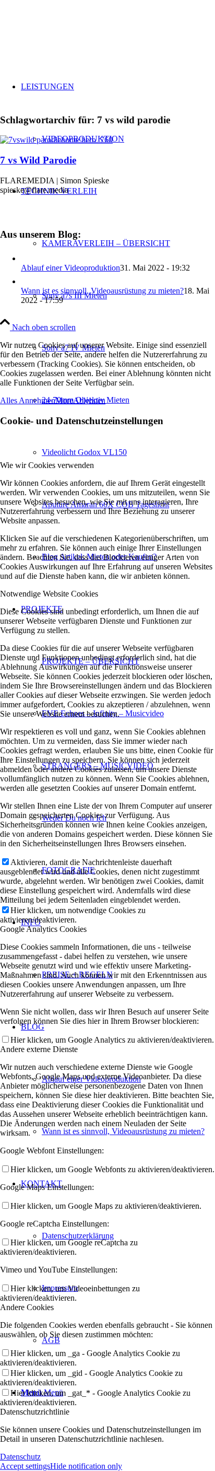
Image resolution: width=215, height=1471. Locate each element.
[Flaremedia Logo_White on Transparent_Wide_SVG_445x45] (107, 25)
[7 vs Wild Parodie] (56, 139)
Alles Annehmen (27, 1170)
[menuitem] (118, 113)
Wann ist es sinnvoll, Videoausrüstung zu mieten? (102, 1060)
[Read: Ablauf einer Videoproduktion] (30, 258)
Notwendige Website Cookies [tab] (49, 1363)
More (64, 1170)
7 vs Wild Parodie (38, 160)
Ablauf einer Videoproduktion (70, 267)
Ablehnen (89, 1170)
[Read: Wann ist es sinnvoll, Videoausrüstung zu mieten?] (118, 286)
